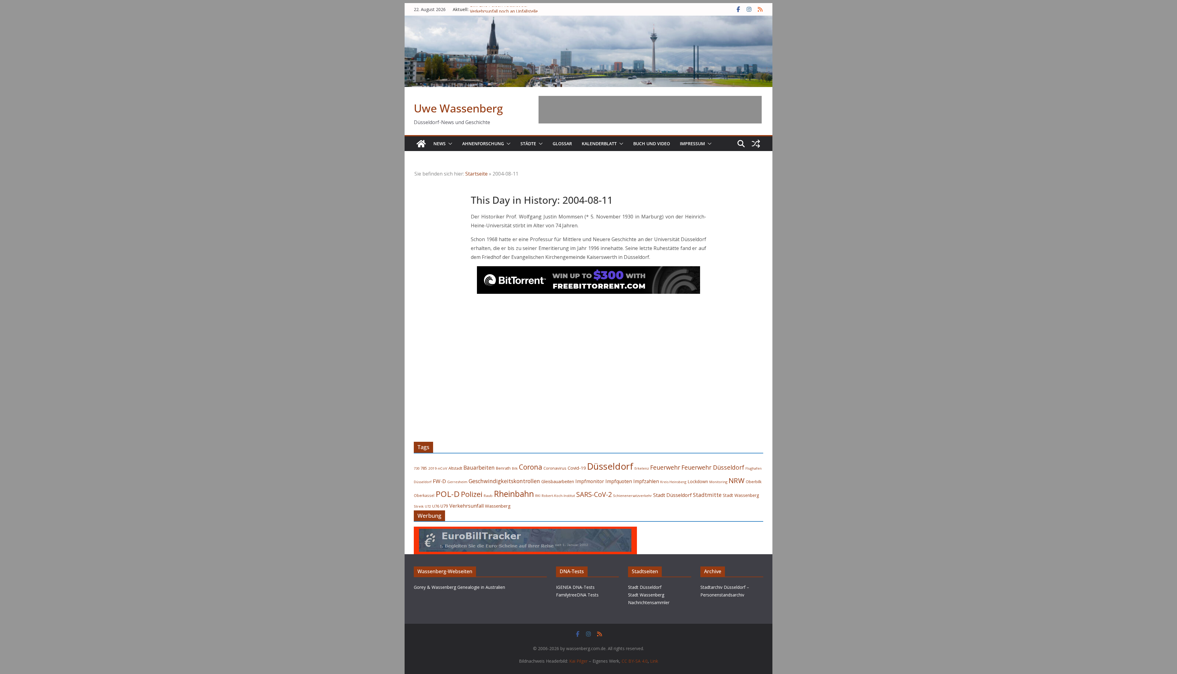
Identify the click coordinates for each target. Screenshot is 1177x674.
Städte (528, 143)
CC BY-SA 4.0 (635, 661)
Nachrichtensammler (648, 602)
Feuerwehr (665, 467)
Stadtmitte (707, 494)
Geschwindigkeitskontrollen (504, 481)
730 (416, 468)
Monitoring (718, 481)
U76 (435, 506)
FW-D (439, 481)
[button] (449, 143)
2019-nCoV (437, 468)
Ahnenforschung (483, 143)
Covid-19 (577, 468)
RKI (537, 495)
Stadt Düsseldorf (672, 495)
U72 (428, 506)
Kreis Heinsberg (673, 481)
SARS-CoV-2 (594, 494)
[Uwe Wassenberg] (421, 143)
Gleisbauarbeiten (557, 481)
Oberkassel (424, 495)
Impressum (692, 143)
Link (654, 661)
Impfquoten (618, 481)
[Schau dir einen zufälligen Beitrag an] (755, 143)
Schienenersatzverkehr (632, 495)
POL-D (448, 493)
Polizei (471, 494)
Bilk (515, 468)
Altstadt (455, 468)
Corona (530, 467)
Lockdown (698, 481)
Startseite (476, 173)
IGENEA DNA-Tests (575, 587)
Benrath (503, 468)
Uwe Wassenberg (458, 108)
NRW (737, 480)
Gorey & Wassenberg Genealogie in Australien (459, 587)
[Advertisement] (650, 109)
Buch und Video (651, 143)
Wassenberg (498, 506)
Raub (488, 495)
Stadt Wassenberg (741, 495)
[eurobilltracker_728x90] (525, 531)
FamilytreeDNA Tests (577, 595)
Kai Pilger (578, 661)
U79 (444, 506)
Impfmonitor (589, 481)
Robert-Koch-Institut (558, 495)
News (439, 143)
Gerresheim (457, 481)
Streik (419, 506)
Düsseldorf (610, 466)
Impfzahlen (646, 481)
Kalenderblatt (599, 143)
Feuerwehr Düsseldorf (712, 467)
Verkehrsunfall (466, 505)
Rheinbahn (514, 493)
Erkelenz (641, 468)
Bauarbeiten (479, 467)
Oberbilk (754, 481)
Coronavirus (554, 468)
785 (424, 468)
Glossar (562, 143)
